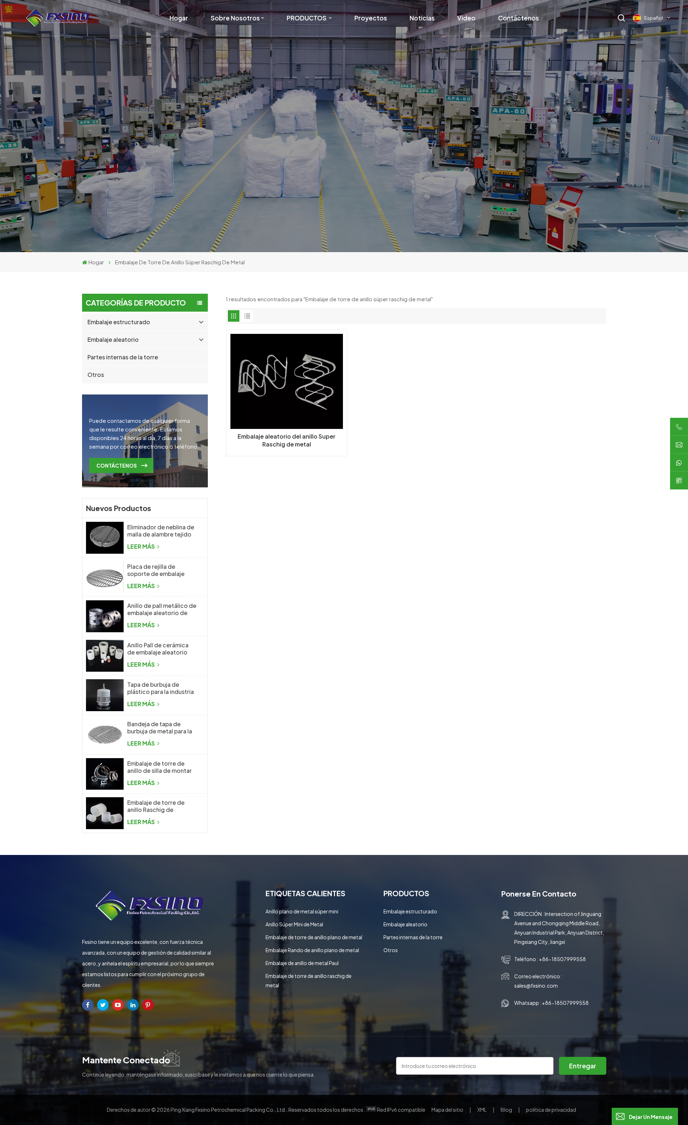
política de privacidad (551, 1109)
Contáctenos (518, 18)
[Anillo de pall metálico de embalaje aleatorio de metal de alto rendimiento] (105, 616)
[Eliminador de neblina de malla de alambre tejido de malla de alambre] (105, 538)
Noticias (422, 18)
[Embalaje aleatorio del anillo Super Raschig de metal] (286, 381)
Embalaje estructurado (118, 322)
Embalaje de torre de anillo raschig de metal (309, 980)
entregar (582, 1066)
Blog (507, 1109)
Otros (95, 374)
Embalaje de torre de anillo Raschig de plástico (156, 806)
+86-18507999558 (562, 959)
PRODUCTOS (307, 18)
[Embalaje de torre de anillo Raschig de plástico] (105, 813)
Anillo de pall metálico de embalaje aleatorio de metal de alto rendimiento (161, 609)
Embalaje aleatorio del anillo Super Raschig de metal (286, 440)
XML (482, 1109)
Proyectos (370, 18)
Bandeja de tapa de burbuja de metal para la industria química (159, 727)
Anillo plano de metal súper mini (302, 911)
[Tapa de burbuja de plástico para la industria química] (105, 695)
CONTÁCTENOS (116, 465)
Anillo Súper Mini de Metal (294, 924)
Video (466, 18)
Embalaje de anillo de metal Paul (302, 963)
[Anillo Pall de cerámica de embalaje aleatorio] (105, 656)
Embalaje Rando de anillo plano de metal (312, 950)
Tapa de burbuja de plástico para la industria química (160, 688)
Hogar (178, 18)
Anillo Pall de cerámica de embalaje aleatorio (157, 649)
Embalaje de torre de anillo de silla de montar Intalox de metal (159, 767)
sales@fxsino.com (536, 985)
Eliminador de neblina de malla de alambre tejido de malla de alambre (160, 531)
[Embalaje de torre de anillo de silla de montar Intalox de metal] (105, 774)
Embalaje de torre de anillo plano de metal (314, 937)
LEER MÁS (141, 546)
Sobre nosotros (235, 18)
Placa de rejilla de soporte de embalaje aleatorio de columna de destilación (161, 570)
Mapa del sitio (447, 1109)
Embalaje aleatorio (113, 339)
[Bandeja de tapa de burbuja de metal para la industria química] (105, 735)
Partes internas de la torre (122, 357)
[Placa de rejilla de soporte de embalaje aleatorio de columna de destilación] (105, 577)
